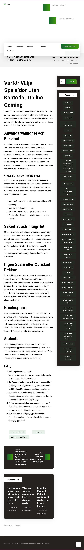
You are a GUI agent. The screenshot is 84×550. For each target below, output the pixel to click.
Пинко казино (68, 184)
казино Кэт (68, 272)
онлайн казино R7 (68, 287)
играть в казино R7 (68, 234)
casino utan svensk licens (19, 437)
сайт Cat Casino (68, 344)
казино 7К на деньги (68, 256)
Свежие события (68, 209)
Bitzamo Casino (68, 113)
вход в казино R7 (68, 229)
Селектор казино (68, 219)
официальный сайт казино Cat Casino (68, 326)
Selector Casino (68, 150)
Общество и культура (68, 177)
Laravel (68, 130)
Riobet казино (68, 145)
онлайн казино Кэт (68, 302)
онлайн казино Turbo (68, 294)
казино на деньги (68, 277)
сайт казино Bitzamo (68, 358)
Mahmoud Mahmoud (17, 432)
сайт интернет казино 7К (68, 350)
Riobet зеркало (68, 140)
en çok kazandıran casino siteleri (68, 124)
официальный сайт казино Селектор (68, 336)
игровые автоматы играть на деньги (68, 241)
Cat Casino (68, 118)
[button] (67, 53)
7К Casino (68, 103)
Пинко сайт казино (68, 199)
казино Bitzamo (68, 262)
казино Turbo (68, 267)
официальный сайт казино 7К (68, 317)
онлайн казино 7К (68, 282)
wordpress (68, 155)
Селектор (68, 214)
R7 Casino (68, 135)
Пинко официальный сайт (68, 191)
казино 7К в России (68, 248)
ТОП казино (68, 224)
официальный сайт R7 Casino (68, 309)
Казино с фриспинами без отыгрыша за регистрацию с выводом (68, 166)
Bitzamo (68, 108)
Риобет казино (68, 204)
